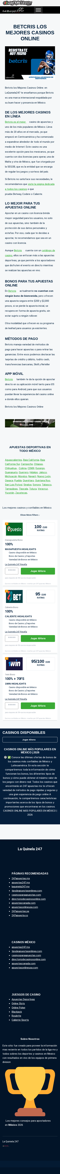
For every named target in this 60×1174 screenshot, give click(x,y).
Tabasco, (47, 484)
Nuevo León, (44, 476)
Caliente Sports (20, 1019)
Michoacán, (11, 476)
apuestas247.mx (21, 882)
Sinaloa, (28, 484)
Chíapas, (38, 464)
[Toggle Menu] (38, 9)
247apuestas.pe (20, 911)
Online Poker (18, 1007)
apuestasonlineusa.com (25, 907)
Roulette (16, 1015)
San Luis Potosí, (14, 484)
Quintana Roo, (43, 480)
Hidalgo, (34, 472)
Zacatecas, (21, 492)
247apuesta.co (20, 915)
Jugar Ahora (29, 739)
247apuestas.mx (21, 878)
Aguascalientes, (13, 459)
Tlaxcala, (23, 488)
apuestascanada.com (24, 902)
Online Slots (18, 1003)
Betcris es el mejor (15, 121)
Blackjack (17, 1011)
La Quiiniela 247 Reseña (16, 564)
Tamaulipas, (11, 488)
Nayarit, (32, 476)
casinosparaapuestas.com (26, 894)
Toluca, (33, 488)
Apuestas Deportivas (23, 999)
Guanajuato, (11, 472)
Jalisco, (43, 472)
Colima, (23, 468)
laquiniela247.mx (21, 886)
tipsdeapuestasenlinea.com (27, 890)
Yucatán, (10, 492)
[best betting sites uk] (13, 10)
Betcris (18, 250)
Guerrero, (24, 472)
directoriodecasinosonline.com (29, 899)
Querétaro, (28, 480)
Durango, (40, 468)
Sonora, (37, 484)
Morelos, (23, 476)
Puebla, (18, 480)
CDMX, (31, 468)
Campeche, (27, 464)
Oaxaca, (9, 480)
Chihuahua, (11, 468)
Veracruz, (43, 488)
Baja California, (31, 459)
